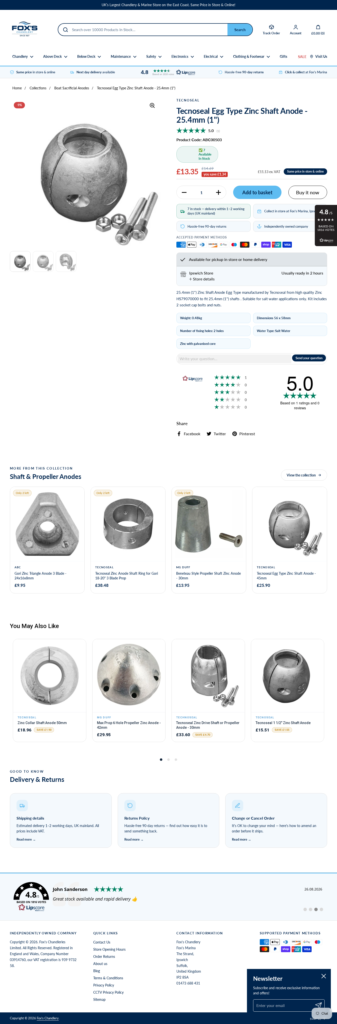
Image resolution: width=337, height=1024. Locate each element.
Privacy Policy (103, 985)
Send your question (309, 358)
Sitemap (99, 999)
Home (17, 88)
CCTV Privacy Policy (108, 992)
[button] (167, 72)
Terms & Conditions (108, 978)
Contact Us (101, 942)
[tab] (202, 279)
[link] (168, 897)
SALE (302, 57)
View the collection (301, 475)
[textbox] (234, 359)
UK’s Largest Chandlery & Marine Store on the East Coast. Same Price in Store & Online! (168, 5)
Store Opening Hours (109, 949)
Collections (38, 88)
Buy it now (307, 192)
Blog (96, 971)
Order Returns (104, 956)
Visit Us (321, 57)
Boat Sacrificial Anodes (71, 88)
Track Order (271, 33)
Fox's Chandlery (48, 1018)
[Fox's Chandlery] (24, 29)
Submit (239, 30)
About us (100, 964)
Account (295, 33)
